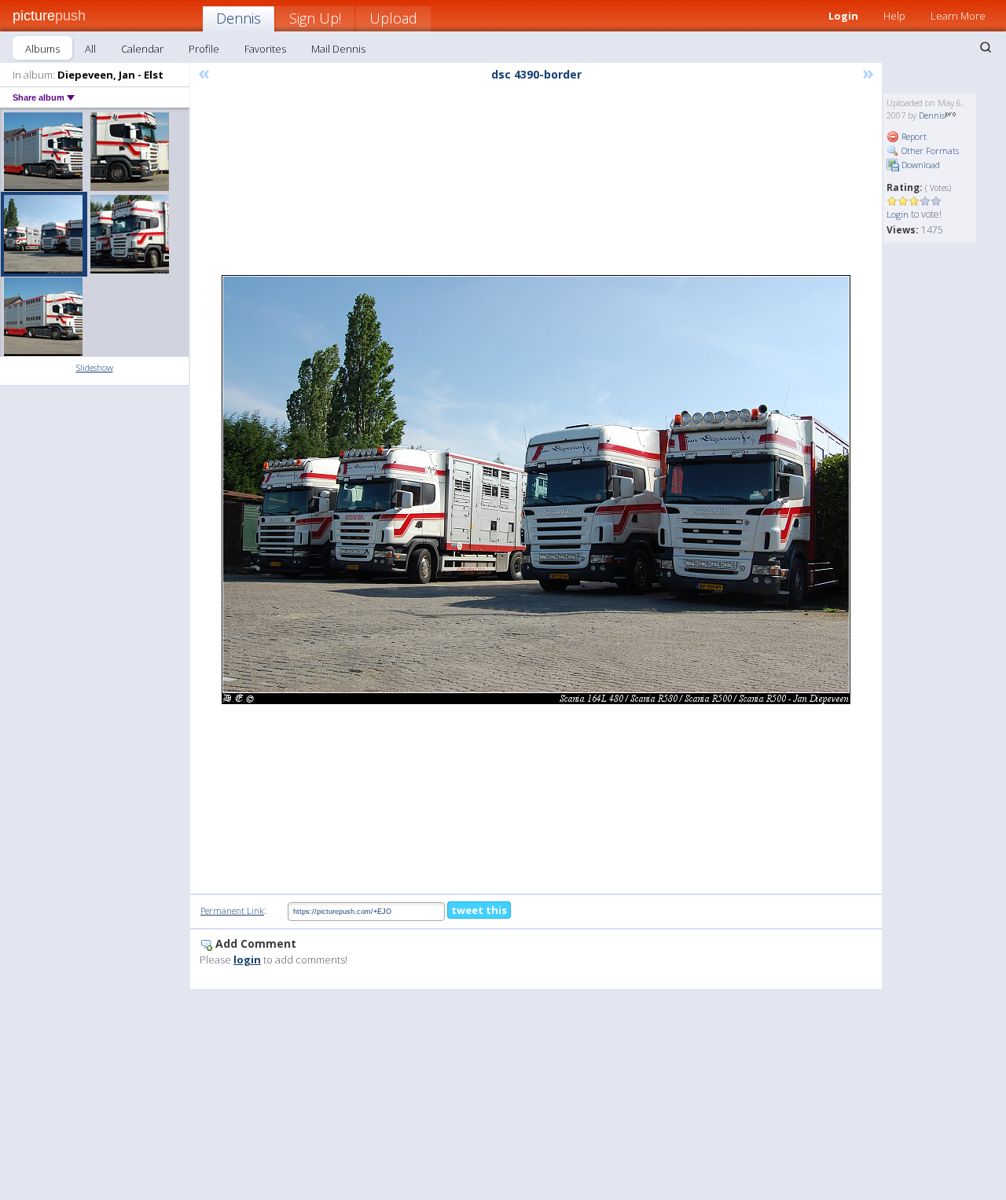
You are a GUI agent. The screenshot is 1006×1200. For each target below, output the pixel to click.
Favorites (265, 49)
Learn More (958, 16)
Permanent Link (232, 910)
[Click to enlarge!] (536, 489)
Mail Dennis (338, 49)
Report (913, 136)
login (247, 959)
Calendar (142, 49)
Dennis (238, 18)
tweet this (479, 910)
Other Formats (929, 150)
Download (919, 165)
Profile (204, 49)
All (90, 49)
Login (843, 16)
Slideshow (94, 367)
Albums (42, 49)
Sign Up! (315, 18)
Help (894, 16)
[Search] (985, 47)
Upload (393, 18)
